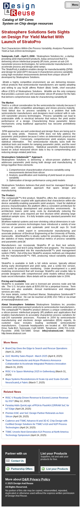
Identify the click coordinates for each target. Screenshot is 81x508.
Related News (12, 391)
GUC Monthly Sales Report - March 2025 (26, 356)
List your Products (57, 468)
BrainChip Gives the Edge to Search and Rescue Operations (36, 348)
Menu (74, 4)
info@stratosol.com (52, 330)
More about (27, 479)
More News (11, 342)
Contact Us (17, 460)
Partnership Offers (21, 468)
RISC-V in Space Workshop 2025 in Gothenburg (30, 371)
